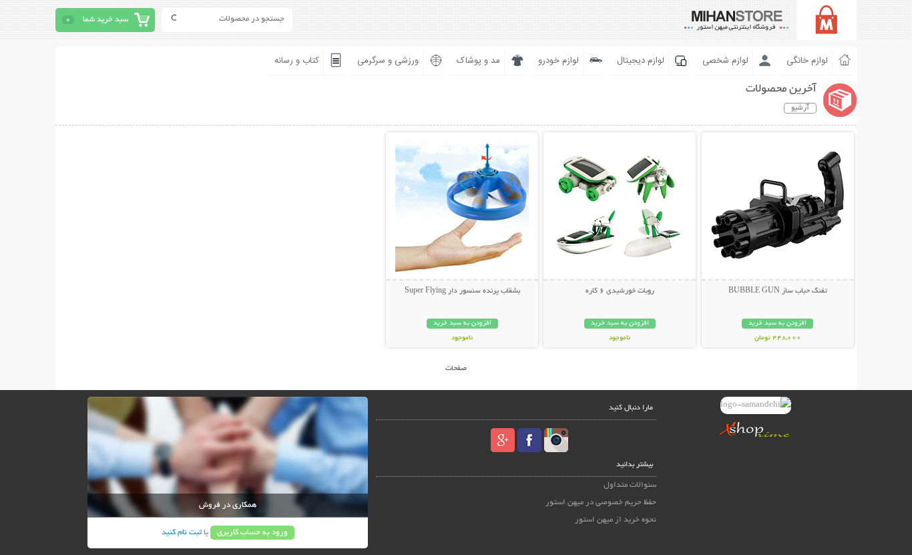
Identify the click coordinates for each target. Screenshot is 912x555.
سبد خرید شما (105, 19)
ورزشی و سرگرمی (388, 60)
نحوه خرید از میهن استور (615, 520)
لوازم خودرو (558, 60)
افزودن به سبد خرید (777, 323)
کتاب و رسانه (296, 60)
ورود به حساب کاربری (252, 532)
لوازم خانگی (807, 60)
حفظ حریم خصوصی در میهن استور (600, 502)
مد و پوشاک (478, 60)
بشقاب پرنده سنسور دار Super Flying (462, 291)
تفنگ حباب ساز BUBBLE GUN (777, 291)
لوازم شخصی (725, 60)
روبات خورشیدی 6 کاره (620, 291)
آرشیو (800, 108)
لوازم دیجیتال (640, 60)
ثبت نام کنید (182, 532)
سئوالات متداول (630, 485)
